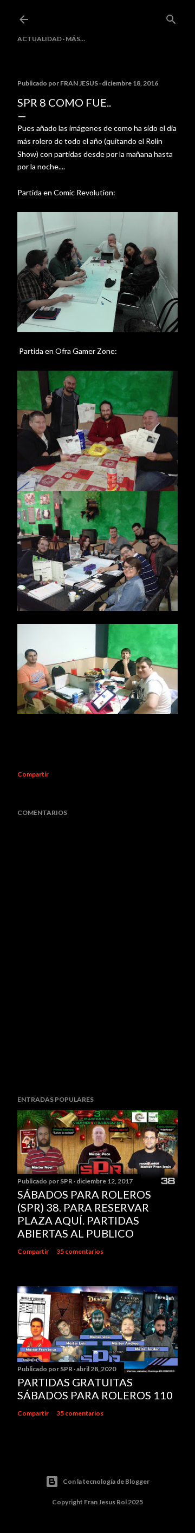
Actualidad (39, 39)
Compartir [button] (33, 774)
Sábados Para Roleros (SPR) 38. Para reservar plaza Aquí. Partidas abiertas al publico (84, 1214)
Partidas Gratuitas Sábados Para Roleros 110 (95, 1389)
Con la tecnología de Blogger (106, 1481)
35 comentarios (79, 1251)
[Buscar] (171, 17)
